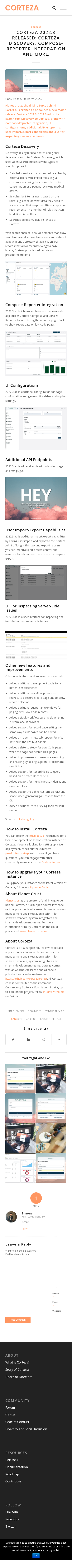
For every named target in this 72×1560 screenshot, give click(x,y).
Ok (36, 1555)
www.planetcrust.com (33, 931)
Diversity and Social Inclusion (26, 1429)
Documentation (16, 1467)
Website (56, 1310)
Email (55, 1304)
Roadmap (12, 1474)
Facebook (12, 1519)
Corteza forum (51, 862)
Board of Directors (18, 1377)
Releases (11, 1460)
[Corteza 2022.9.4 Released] (51, 1168)
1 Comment (34, 1011)
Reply (24, 1228)
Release (36, 27)
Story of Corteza (17, 1370)
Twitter (10, 1526)
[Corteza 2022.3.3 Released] (20, 1108)
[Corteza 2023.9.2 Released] (20, 1078)
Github (10, 1415)
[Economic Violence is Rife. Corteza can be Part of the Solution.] (51, 1138)
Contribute (13, 1481)
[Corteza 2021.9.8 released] (20, 1138)
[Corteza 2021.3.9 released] (51, 1078)
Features (44, 1019)
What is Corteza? (17, 1362)
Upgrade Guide (39, 887)
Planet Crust (13, 105)
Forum (10, 1407)
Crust (34, 1019)
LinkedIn (11, 1512)
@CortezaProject (53, 992)
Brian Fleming (56, 1011)
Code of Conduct (17, 1422)
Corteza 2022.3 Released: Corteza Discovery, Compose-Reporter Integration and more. (36, 43)
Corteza (23, 1019)
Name (55, 1295)
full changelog (25, 819)
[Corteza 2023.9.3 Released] (51, 1108)
